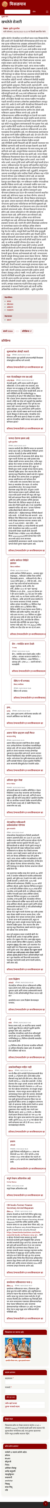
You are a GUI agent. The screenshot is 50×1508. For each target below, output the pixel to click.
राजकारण (10, 310)
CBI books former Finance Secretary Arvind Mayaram (20, 1206)
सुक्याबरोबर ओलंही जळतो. (18, 352)
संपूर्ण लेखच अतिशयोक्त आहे (19, 1179)
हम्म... (9, 708)
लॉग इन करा (26, 367)
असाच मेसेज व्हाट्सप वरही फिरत (21, 733)
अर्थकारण (10, 307)
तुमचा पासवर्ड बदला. (12, 1406)
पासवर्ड (7, 1387)
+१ (9, 1019)
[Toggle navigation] (47, 11)
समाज (9, 301)
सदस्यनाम (8, 1378)
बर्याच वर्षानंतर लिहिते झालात (19, 561)
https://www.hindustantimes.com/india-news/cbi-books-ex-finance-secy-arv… (24, 1234)
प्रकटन (9, 320)
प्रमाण (12, 1142)
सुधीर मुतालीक (14, 28)
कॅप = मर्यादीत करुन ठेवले (23, 644)
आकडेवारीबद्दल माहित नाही (20, 1067)
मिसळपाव (18, 4)
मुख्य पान (4, 16)
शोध (34, 11)
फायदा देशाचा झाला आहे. (19, 438)
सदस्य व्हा (39, 367)
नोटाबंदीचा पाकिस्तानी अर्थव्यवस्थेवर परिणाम (16, 823)
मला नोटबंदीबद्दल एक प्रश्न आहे (19, 377)
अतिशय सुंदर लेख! (14, 780)
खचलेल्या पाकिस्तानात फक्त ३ (19, 1282)
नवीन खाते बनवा (11, 1403)
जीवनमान (10, 304)
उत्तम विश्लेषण (14, 979)
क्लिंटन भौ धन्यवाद (22, 681)
